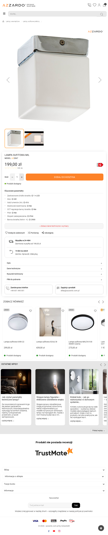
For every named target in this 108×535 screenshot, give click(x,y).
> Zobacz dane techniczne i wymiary (54, 226)
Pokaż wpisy (97, 430)
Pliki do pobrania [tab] (13, 279)
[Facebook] (49, 531)
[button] (99, 302)
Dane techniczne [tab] (13, 268)
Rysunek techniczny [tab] (15, 274)
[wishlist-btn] (30, 310)
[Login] (99, 5)
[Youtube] (54, 531)
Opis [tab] (9, 263)
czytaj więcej (7, 421)
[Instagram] (59, 531)
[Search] (101, 14)
